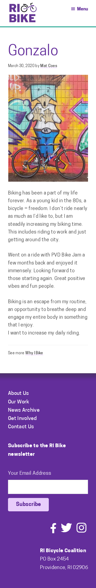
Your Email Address (29, 473)
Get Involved (22, 418)
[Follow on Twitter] (66, 532)
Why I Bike (34, 353)
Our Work (18, 402)
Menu (82, 9)
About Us (18, 393)
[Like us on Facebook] (53, 532)
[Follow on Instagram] (81, 532)
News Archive (23, 410)
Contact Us (21, 427)
